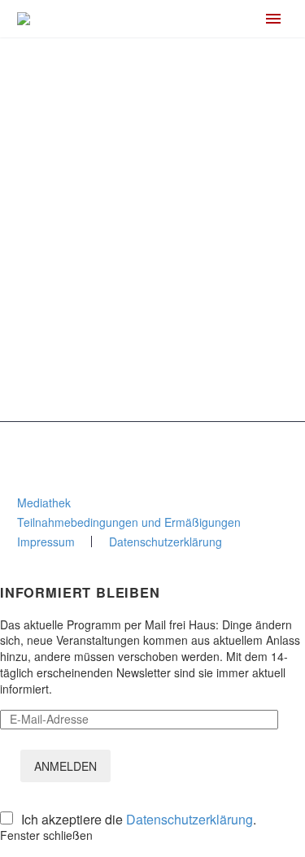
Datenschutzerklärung (165, 541)
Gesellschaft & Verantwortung (126, 262)
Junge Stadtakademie (106, 375)
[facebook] (92, 448)
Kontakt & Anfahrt (62, 201)
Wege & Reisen (89, 356)
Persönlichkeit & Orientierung (124, 300)
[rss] (173, 448)
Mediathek (44, 502)
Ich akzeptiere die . (138, 819)
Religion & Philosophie (107, 281)
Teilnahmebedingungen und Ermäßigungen (129, 522)
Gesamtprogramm (97, 393)
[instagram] (132, 448)
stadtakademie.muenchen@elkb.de (108, 186)
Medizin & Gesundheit (106, 319)
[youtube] (214, 448)
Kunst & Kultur (86, 337)
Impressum (46, 541)
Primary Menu (273, 19)
